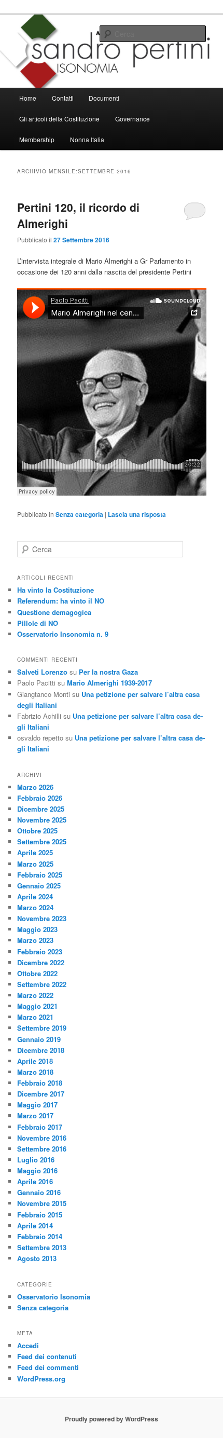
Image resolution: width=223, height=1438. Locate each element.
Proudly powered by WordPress (111, 1418)
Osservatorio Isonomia (53, 1297)
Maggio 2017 (37, 1105)
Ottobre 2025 (37, 831)
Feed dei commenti (48, 1367)
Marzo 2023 (35, 940)
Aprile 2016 (35, 1181)
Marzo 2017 (35, 1115)
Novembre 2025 (41, 820)
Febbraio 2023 (39, 951)
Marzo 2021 (35, 1017)
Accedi (28, 1345)
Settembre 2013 (41, 1247)
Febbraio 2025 (39, 875)
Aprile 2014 (35, 1225)
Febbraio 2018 (39, 1083)
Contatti (63, 97)
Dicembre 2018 (40, 1050)
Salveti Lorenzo (42, 672)
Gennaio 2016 (39, 1192)
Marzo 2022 (35, 995)
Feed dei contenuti (47, 1356)
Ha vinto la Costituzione (55, 590)
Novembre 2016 (41, 1138)
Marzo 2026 (35, 787)
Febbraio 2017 (39, 1127)
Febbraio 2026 (39, 798)
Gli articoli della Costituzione (59, 118)
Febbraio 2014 (39, 1236)
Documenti (104, 97)
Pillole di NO (37, 623)
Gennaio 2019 (39, 1039)
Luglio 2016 (35, 1160)
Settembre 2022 (41, 984)
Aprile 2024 (35, 896)
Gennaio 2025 (39, 886)
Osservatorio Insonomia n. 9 (62, 634)
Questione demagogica (54, 612)
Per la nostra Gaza (108, 672)
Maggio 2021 (37, 1006)
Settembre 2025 (41, 841)
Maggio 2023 (37, 929)
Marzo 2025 (35, 864)
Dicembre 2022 (40, 962)
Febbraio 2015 (39, 1215)
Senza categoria (79, 514)
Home (27, 97)
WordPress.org (41, 1379)
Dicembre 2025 (40, 809)
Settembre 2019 (41, 1028)
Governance (132, 118)
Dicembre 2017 (40, 1094)
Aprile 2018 (35, 1061)
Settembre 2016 (41, 1149)
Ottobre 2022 (37, 973)
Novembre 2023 (41, 918)
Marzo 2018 (35, 1072)
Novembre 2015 (41, 1203)
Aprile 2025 (35, 852)
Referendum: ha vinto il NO (60, 601)
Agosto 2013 (37, 1258)
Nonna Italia (87, 139)
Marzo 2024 (35, 907)
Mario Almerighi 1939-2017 (109, 683)
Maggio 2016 (37, 1170)
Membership (36, 139)
